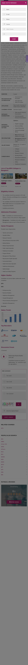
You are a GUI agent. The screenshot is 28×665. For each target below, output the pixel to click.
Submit (14, 39)
